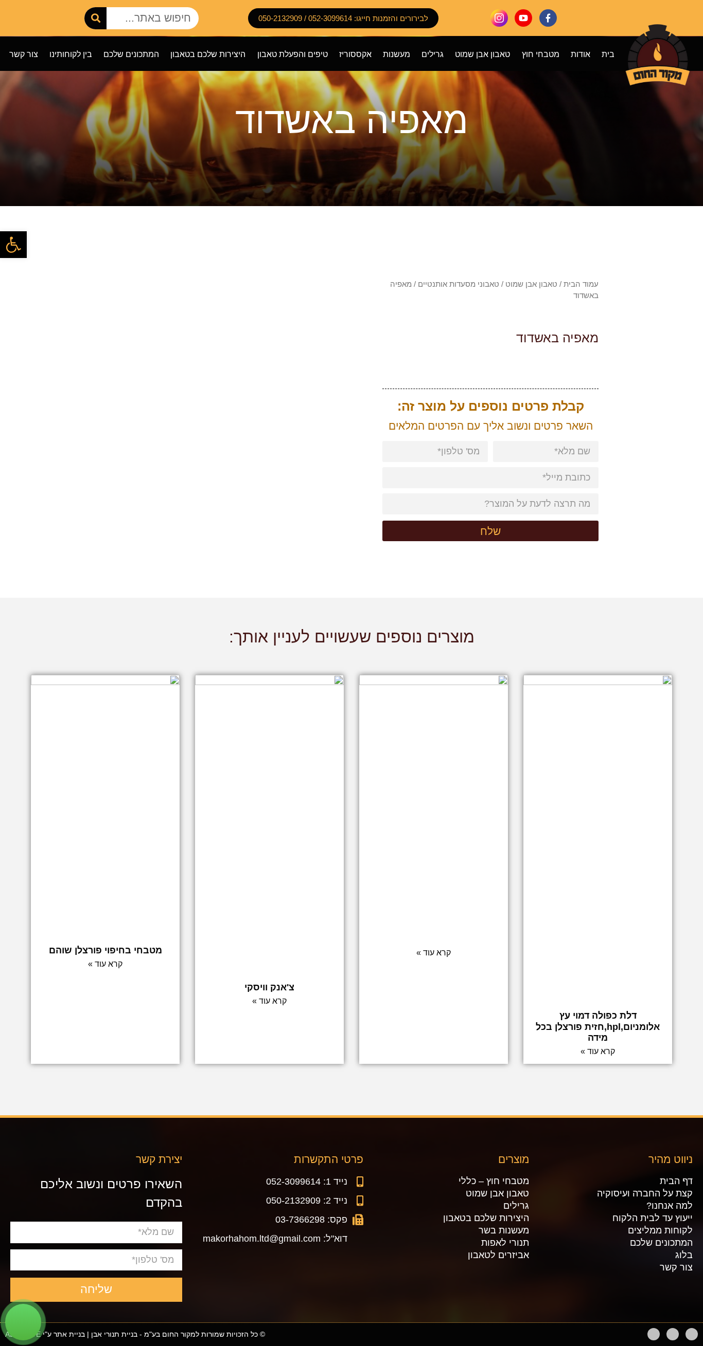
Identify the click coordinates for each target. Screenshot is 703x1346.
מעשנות (396, 54)
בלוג (684, 1255)
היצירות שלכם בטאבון (207, 54)
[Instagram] (653, 1334)
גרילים (432, 54)
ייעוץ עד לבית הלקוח (652, 1218)
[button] (13, 244)
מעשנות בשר (504, 1230)
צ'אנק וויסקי (269, 987)
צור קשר (23, 54)
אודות (580, 54)
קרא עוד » (598, 1051)
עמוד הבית (581, 284)
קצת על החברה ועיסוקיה (645, 1193)
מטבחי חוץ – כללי (494, 1181)
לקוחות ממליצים (660, 1230)
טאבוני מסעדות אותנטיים (458, 284)
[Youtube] (672, 1334)
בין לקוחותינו (70, 54)
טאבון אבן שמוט (482, 54)
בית (608, 54)
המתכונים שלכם (131, 54)
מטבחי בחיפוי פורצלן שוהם (105, 950)
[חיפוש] (95, 18)
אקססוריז (355, 54)
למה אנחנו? (669, 1206)
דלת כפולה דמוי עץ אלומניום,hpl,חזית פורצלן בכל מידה (598, 1026)
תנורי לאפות (505, 1243)
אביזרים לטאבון (498, 1255)
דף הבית (676, 1181)
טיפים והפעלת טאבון (292, 54)
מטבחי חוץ (540, 54)
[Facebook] (692, 1334)
